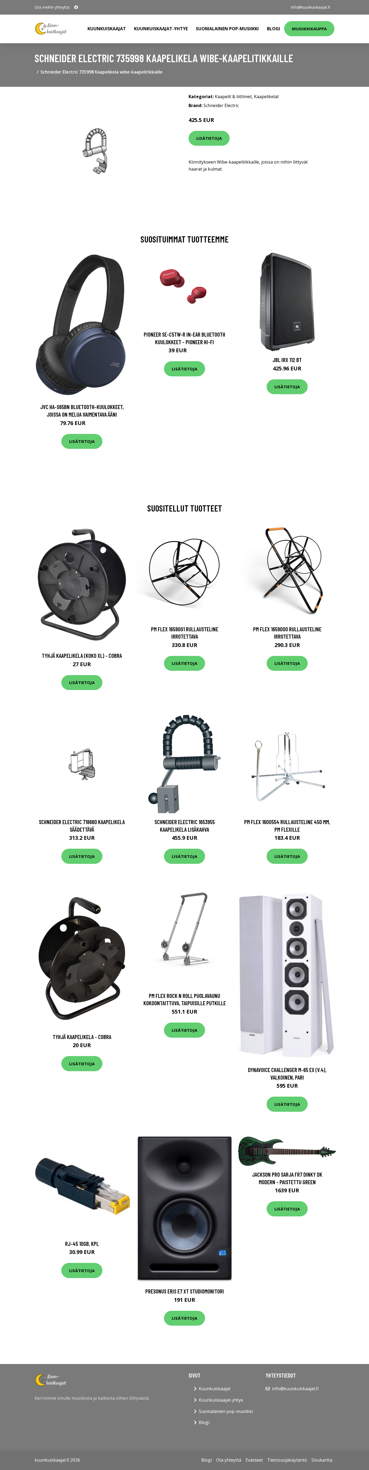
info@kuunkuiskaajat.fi (310, 7)
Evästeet (254, 1460)
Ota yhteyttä (228, 1460)
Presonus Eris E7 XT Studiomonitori (184, 1291)
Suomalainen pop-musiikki (227, 29)
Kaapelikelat (266, 96)
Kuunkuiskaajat (107, 29)
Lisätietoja (209, 138)
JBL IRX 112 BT (287, 359)
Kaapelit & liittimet (233, 96)
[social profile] (76, 7)
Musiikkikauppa (309, 28)
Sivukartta (321, 1460)
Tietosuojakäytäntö (287, 1460)
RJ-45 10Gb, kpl (82, 1243)
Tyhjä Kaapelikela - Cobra (82, 1036)
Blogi (273, 29)
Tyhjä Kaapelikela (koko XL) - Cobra (82, 655)
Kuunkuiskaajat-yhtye (161, 29)
